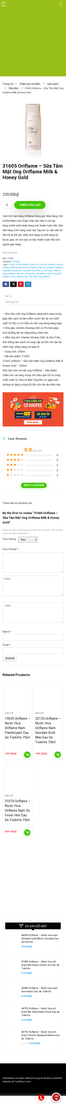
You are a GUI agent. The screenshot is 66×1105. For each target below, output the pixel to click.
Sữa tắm (13, 88)
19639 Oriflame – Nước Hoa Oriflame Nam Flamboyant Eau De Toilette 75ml (18, 727)
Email (6, 644)
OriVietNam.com (11, 1078)
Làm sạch (53, 84)
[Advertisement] (33, 43)
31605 (11, 264)
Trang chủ (8, 84)
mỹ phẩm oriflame (54, 267)
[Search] (61, 4)
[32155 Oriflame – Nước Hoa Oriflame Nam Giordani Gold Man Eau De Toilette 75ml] (48, 698)
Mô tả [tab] (8, 296)
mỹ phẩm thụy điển (31, 270)
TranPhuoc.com (22, 1081)
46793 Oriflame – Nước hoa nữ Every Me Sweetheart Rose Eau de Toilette (40, 1012)
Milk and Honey (10, 252)
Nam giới (9, 713)
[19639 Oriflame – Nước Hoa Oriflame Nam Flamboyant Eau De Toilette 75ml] (18, 698)
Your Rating (9, 539)
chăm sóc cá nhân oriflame (42, 264)
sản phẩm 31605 (44, 273)
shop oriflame (17, 276)
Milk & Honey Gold (19, 267)
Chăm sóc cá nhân (30, 84)
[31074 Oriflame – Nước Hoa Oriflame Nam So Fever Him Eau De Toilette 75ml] (18, 781)
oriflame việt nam (16, 273)
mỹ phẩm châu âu (36, 267)
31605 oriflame (22, 264)
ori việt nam (46, 270)
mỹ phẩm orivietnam (12, 270)
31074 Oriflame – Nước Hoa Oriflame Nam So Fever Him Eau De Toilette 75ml (18, 810)
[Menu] (4, 4)
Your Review (10, 549)
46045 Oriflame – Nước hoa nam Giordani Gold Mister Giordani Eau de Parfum (40, 938)
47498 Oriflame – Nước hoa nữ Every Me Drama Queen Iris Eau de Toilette (40, 965)
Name (7, 631)
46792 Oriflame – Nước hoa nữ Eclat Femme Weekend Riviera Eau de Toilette (40, 1035)
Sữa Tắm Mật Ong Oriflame (37, 276)
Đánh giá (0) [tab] (11, 302)
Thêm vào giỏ (29, 205)
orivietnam (30, 273)
